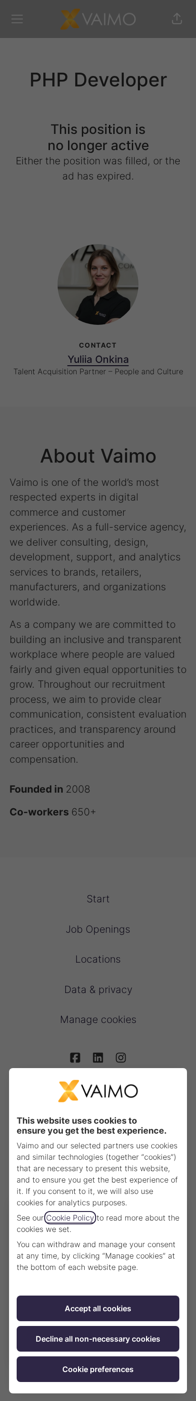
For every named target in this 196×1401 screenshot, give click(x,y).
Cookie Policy (70, 1217)
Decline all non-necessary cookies (98, 1339)
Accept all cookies (98, 1308)
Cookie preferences (98, 1369)
